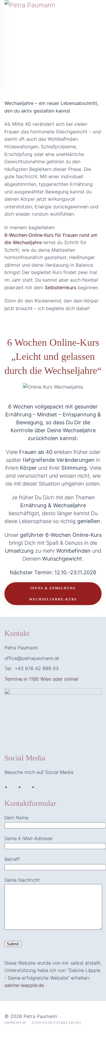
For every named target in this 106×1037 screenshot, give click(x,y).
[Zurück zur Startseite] (48, 44)
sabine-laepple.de (24, 985)
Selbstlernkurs (60, 287)
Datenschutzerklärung (56, 1022)
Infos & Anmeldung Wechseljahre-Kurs (53, 593)
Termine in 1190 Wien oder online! (41, 679)
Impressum (15, 1022)
